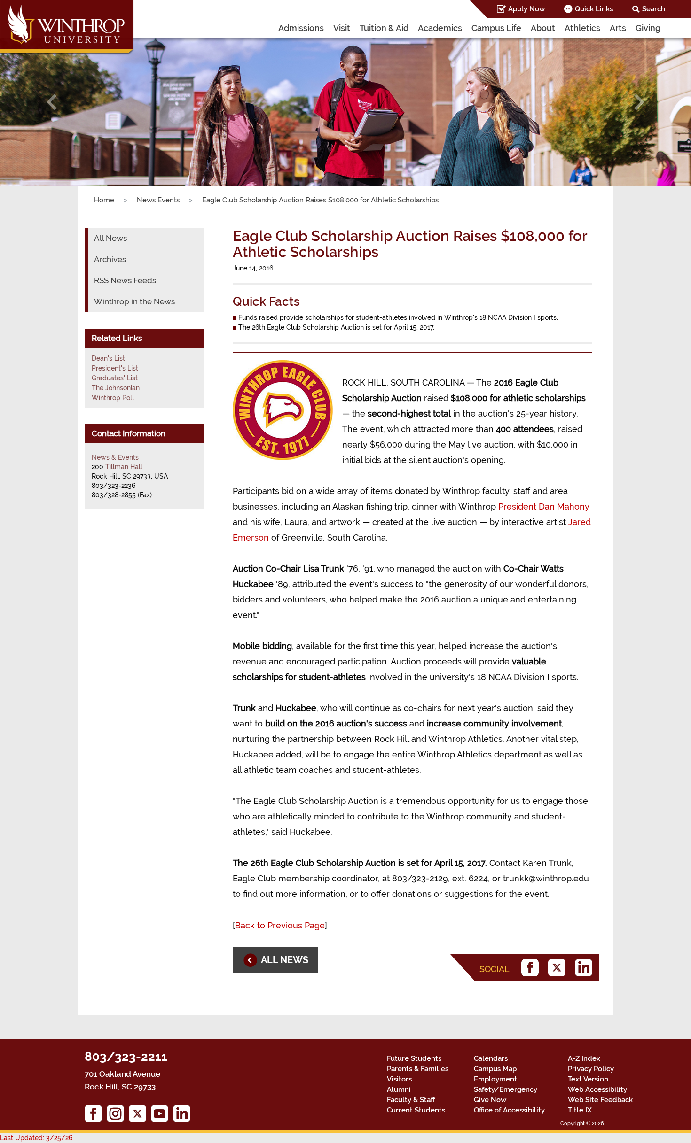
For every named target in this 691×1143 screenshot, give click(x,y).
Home (104, 200)
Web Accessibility (597, 1089)
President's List (115, 368)
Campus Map (495, 1069)
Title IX (580, 1110)
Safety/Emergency (505, 1089)
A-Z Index (584, 1058)
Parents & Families (417, 1069)
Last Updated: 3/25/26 (36, 1138)
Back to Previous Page (280, 925)
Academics (440, 28)
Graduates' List (115, 378)
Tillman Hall (123, 467)
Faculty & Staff (411, 1100)
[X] (559, 968)
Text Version (588, 1079)
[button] (52, 102)
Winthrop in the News (134, 301)
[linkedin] (586, 968)
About (543, 28)
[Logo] (67, 28)
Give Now (490, 1100)
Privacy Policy (591, 1069)
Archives (110, 259)
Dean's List (108, 358)
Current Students (416, 1110)
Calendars (491, 1058)
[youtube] (162, 1116)
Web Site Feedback (600, 1100)
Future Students (414, 1058)
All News (110, 238)
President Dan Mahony (543, 506)
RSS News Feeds (125, 280)
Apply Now (526, 9)
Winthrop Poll (113, 398)
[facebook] (532, 968)
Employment (495, 1079)
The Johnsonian (116, 388)
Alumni (399, 1089)
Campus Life (496, 28)
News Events (158, 200)
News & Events (115, 457)
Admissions (301, 28)
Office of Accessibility (509, 1110)
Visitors (399, 1079)
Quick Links (594, 9)
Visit (341, 28)
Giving (648, 28)
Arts (618, 28)
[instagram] (118, 1116)
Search (653, 9)
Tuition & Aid (384, 28)
